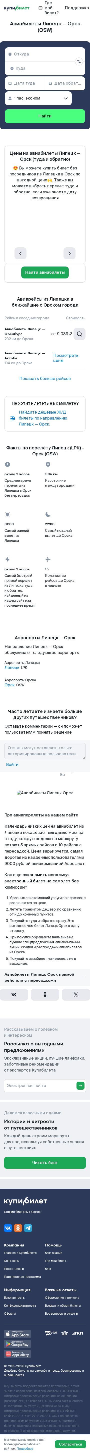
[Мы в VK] (8, 1228)
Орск (9, 685)
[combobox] (45, 54)
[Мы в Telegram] (28, 1228)
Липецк (12, 667)
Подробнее (25, 1449)
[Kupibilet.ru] (17, 8)
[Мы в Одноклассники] (18, 1228)
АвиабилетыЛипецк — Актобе (24, 356)
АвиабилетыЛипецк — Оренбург (24, 331)
